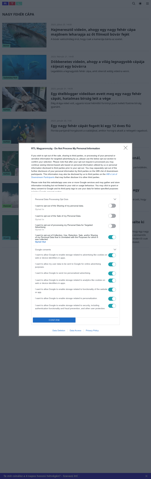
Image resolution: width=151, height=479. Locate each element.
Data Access (75, 330)
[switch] (112, 206)
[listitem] (75, 199)
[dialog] (75, 239)
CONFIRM (54, 320)
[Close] (126, 148)
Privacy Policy (92, 330)
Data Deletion (58, 330)
